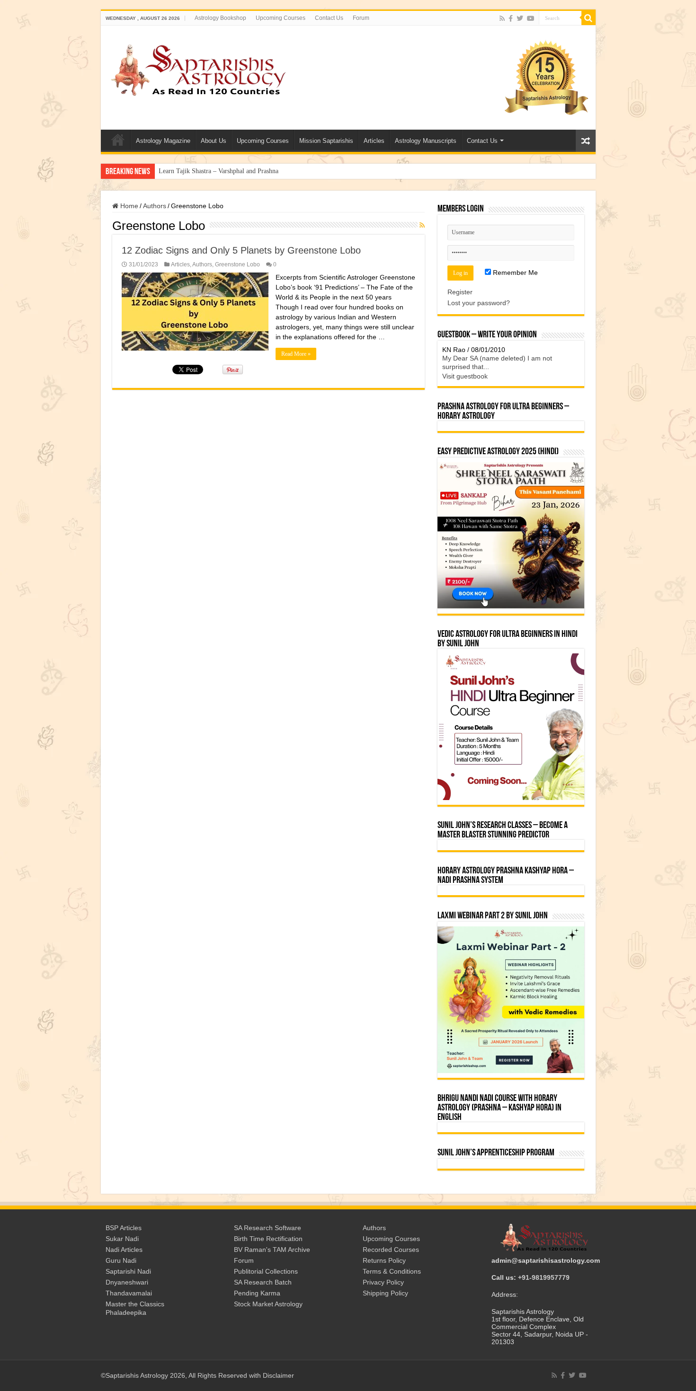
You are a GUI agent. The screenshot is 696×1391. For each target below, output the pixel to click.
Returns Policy (384, 1260)
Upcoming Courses (280, 18)
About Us (213, 140)
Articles (374, 140)
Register (460, 292)
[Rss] (502, 18)
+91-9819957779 (544, 1277)
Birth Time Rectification (268, 1238)
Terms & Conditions (392, 1271)
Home (128, 206)
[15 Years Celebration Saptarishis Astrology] (546, 77)
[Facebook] (511, 18)
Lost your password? (478, 303)
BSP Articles (124, 1228)
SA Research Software (267, 1228)
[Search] (588, 18)
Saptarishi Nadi (128, 1271)
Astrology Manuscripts (425, 140)
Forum (361, 18)
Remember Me (514, 272)
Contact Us (329, 18)
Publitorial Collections (266, 1271)
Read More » (296, 354)
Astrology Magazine (163, 140)
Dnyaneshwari (127, 1282)
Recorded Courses (391, 1249)
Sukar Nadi (122, 1238)
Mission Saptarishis (326, 140)
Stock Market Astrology (268, 1304)
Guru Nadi (121, 1260)
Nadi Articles (124, 1249)
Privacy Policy (383, 1282)
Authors (154, 206)
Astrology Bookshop (220, 18)
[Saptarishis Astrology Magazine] (198, 68)
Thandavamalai (129, 1293)
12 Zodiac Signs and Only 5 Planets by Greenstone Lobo (241, 250)
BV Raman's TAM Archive (272, 1249)
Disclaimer (278, 1375)
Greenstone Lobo (237, 264)
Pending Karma (257, 1293)
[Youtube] (530, 18)
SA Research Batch (263, 1282)
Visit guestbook (465, 376)
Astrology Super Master (191, 171)
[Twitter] (520, 18)
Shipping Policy (385, 1293)
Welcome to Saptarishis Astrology (118, 140)
